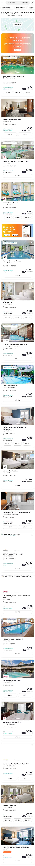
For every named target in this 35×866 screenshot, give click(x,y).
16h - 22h (27, 820)
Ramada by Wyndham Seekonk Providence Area (17, 595)
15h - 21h (25, 527)
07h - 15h (7, 443)
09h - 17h (17, 358)
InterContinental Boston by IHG (17, 552)
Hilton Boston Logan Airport (17, 259)
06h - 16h (7, 92)
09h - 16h (17, 737)
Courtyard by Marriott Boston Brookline (17, 342)
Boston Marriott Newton (17, 201)
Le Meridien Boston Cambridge (17, 721)
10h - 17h (25, 134)
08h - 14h (10, 695)
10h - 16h (17, 400)
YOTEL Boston (17, 301)
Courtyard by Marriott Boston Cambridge (17, 762)
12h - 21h (25, 778)
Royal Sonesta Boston (17, 384)
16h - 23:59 (27, 217)
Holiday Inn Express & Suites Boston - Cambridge (17, 427)
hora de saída (19, 7)
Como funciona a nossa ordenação (16, 15)
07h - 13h (7, 217)
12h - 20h (27, 317)
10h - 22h (27, 92)
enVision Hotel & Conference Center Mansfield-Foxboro (17, 76)
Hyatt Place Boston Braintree (17, 118)
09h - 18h (17, 92)
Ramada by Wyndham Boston (17, 679)
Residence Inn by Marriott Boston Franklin (17, 160)
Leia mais (17, 50)
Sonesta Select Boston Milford (17, 637)
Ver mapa (18, 24)
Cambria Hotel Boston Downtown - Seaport (17, 511)
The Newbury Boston (17, 804)
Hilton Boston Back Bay (17, 469)
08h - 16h (7, 317)
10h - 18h (17, 217)
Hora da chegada (6, 7)
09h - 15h (10, 134)
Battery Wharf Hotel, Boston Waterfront (17, 846)
